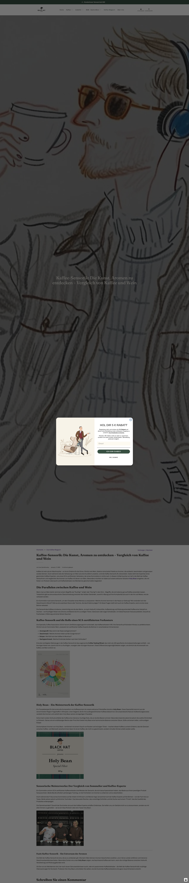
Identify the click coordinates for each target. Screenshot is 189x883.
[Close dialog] (131, 420)
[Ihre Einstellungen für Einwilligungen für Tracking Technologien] (185, 879)
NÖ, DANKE (113, 457)
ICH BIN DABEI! (113, 451)
